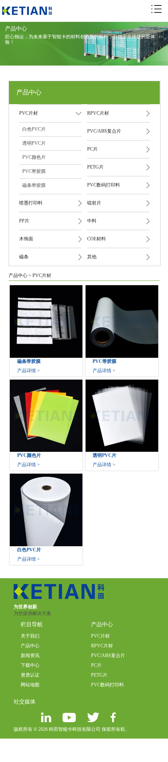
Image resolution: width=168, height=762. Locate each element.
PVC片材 (28, 113)
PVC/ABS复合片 (104, 131)
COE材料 (96, 239)
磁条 (24, 256)
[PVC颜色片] (46, 383)
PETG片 (95, 167)
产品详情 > (28, 370)
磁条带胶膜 (34, 185)
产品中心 (18, 275)
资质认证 (30, 675)
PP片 (24, 221)
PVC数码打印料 (103, 185)
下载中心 (30, 665)
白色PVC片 (34, 129)
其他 (92, 256)
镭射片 (94, 203)
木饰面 (26, 239)
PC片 (92, 149)
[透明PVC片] (122, 383)
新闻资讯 (30, 655)
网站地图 (30, 684)
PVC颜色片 (34, 157)
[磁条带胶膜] (46, 288)
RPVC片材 (98, 113)
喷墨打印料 (31, 203)
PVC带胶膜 (34, 171)
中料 (92, 221)
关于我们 (30, 636)
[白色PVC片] (46, 477)
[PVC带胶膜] (122, 288)
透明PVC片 (34, 143)
